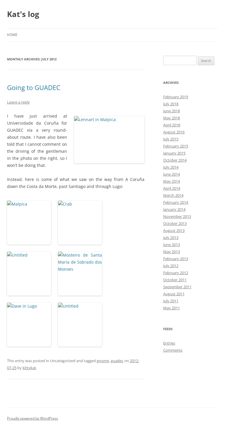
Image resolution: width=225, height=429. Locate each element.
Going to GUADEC (33, 87)
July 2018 (170, 103)
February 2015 (175, 146)
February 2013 (175, 258)
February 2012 (175, 272)
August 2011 (174, 293)
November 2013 (177, 216)
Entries (169, 343)
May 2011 (171, 308)
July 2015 (170, 139)
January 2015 (174, 153)
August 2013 (174, 230)
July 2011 (170, 300)
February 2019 (175, 96)
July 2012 (170, 265)
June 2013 (171, 244)
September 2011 (177, 286)
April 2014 (171, 188)
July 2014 (170, 167)
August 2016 (174, 132)
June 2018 (171, 110)
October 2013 (175, 223)
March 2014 (173, 195)
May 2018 (171, 118)
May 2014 (171, 181)
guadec (117, 360)
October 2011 (175, 279)
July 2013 (170, 237)
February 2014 (175, 202)
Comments (173, 350)
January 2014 (174, 209)
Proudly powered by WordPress (32, 418)
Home (12, 34)
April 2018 (171, 125)
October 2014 (175, 160)
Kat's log (23, 14)
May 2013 (171, 251)
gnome (103, 360)
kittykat (29, 367)
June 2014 (171, 174)
